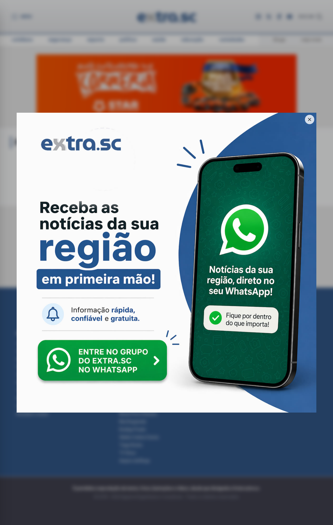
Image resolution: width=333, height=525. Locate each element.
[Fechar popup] (309, 119)
